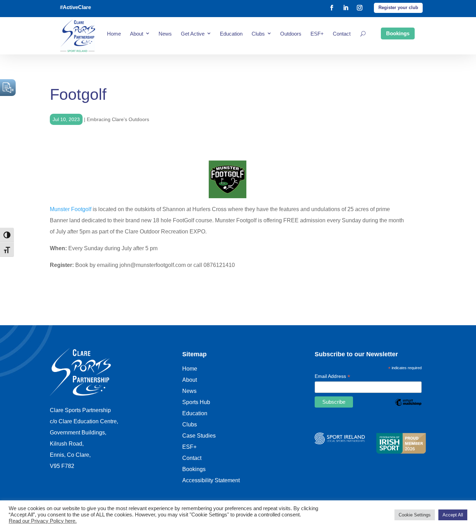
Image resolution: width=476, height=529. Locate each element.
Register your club (398, 7)
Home (114, 34)
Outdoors (290, 34)
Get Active (193, 34)
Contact (342, 34)
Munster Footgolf (70, 209)
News (165, 34)
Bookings (397, 33)
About (136, 34)
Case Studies (199, 436)
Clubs (258, 34)
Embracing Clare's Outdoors (118, 119)
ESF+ (317, 34)
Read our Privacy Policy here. (43, 521)
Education (231, 34)
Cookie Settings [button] (415, 514)
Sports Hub (196, 402)
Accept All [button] (453, 514)
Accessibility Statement (211, 480)
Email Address (332, 377)
